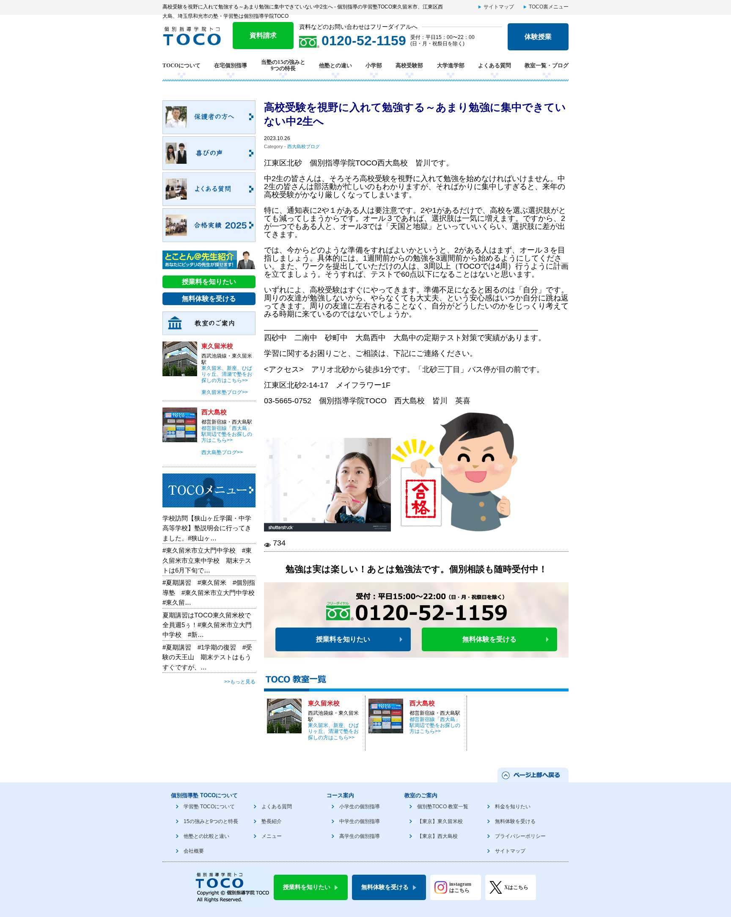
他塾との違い (335, 65)
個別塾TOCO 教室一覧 (442, 807)
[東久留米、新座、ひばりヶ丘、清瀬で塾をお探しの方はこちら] (284, 728)
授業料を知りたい (343, 639)
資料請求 (263, 35)
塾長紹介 (271, 821)
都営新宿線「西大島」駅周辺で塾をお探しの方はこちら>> (434, 725)
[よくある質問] (209, 201)
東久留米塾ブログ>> (224, 392)
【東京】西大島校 (437, 836)
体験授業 (538, 36)
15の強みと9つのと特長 (211, 821)
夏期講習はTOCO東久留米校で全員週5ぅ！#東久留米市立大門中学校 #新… (207, 625)
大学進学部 (450, 65)
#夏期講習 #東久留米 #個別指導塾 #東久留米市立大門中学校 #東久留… (211, 592)
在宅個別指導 (230, 65)
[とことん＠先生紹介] (209, 264)
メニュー (271, 836)
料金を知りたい (512, 807)
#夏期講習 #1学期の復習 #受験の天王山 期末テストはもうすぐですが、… (207, 657)
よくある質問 (494, 65)
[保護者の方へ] (209, 129)
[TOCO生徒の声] (209, 165)
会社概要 (194, 851)
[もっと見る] (209, 502)
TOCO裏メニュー (549, 7)
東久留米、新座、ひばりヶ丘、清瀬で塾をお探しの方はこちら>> (333, 731)
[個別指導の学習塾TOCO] (195, 41)
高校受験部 (409, 65)
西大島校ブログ (303, 146)
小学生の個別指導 (359, 807)
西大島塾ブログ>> (222, 452)
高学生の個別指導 (359, 836)
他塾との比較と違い (206, 836)
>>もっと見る (240, 682)
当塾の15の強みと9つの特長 (283, 65)
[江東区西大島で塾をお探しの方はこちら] (385, 728)
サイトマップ (499, 7)
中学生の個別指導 (359, 821)
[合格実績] (209, 237)
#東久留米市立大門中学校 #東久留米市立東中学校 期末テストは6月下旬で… (207, 560)
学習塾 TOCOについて (209, 807)
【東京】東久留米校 (440, 821)
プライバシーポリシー (520, 836)
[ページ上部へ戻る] (533, 777)
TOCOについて (181, 65)
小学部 (374, 65)
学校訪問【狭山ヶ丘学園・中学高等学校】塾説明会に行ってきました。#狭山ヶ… (206, 528)
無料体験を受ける (489, 639)
